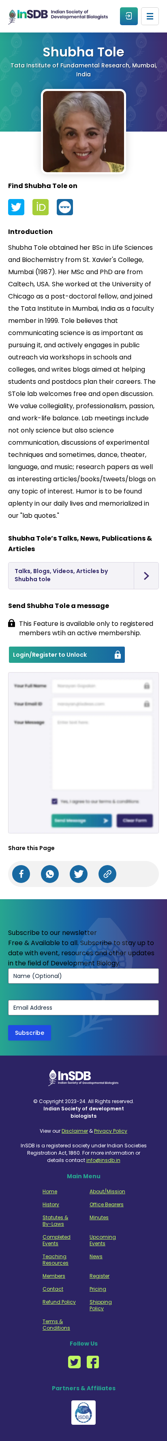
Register (99, 1276)
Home (50, 1191)
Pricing (98, 1289)
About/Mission (107, 1191)
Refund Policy (59, 1302)
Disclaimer (75, 1130)
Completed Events (57, 1240)
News (96, 1256)
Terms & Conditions (56, 1324)
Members (54, 1276)
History (51, 1204)
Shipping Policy (101, 1305)
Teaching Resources (56, 1259)
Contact (53, 1289)
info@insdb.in (103, 1160)
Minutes (99, 1217)
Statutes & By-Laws (55, 1220)
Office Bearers (107, 1204)
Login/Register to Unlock (50, 655)
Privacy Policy (110, 1130)
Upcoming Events (103, 1240)
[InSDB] (58, 16)
